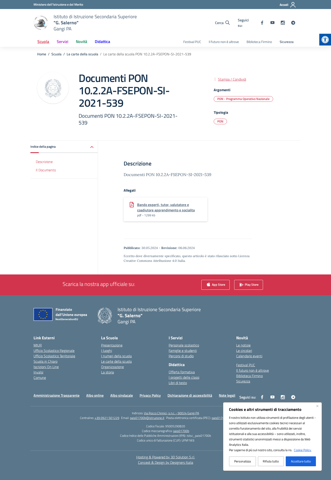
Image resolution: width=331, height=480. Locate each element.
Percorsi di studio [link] (181, 356)
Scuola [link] (43, 41)
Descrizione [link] (44, 161)
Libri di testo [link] (178, 382)
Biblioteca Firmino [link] (259, 41)
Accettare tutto (301, 461)
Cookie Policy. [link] (302, 450)
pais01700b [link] (181, 430)
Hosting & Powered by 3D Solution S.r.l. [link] (165, 457)
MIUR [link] (38, 345)
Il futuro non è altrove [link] (224, 41)
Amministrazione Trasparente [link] (56, 395)
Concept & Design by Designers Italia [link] (165, 462)
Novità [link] (81, 41)
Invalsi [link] (38, 372)
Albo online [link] (95, 395)
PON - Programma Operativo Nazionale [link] (243, 98)
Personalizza (242, 461)
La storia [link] (107, 372)
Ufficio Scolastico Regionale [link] (54, 350)
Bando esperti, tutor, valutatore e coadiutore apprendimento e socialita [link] (166, 207)
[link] (325, 39)
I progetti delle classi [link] (184, 377)
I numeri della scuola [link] (116, 356)
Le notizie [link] (243, 345)
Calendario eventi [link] (249, 356)
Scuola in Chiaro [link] (45, 361)
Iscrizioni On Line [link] (46, 366)
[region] (272, 436)
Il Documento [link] (46, 170)
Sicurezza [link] (287, 41)
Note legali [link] (227, 395)
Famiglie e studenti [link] (183, 350)
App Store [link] (218, 284)
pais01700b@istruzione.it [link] (147, 417)
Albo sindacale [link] (121, 395)
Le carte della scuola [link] (116, 361)
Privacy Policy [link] (150, 395)
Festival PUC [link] (192, 41)
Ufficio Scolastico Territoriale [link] (54, 356)
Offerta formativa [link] (182, 372)
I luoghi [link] (106, 350)
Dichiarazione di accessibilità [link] (190, 395)
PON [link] (220, 121)
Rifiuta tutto (271, 461)
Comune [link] (40, 377)
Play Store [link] (251, 284)
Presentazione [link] (111, 345)
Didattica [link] (102, 41)
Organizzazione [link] (112, 366)
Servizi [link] (62, 41)
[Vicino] (317, 406)
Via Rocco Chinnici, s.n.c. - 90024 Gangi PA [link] (171, 413)
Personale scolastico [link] (184, 345)
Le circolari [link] (244, 350)
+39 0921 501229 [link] (107, 417)
